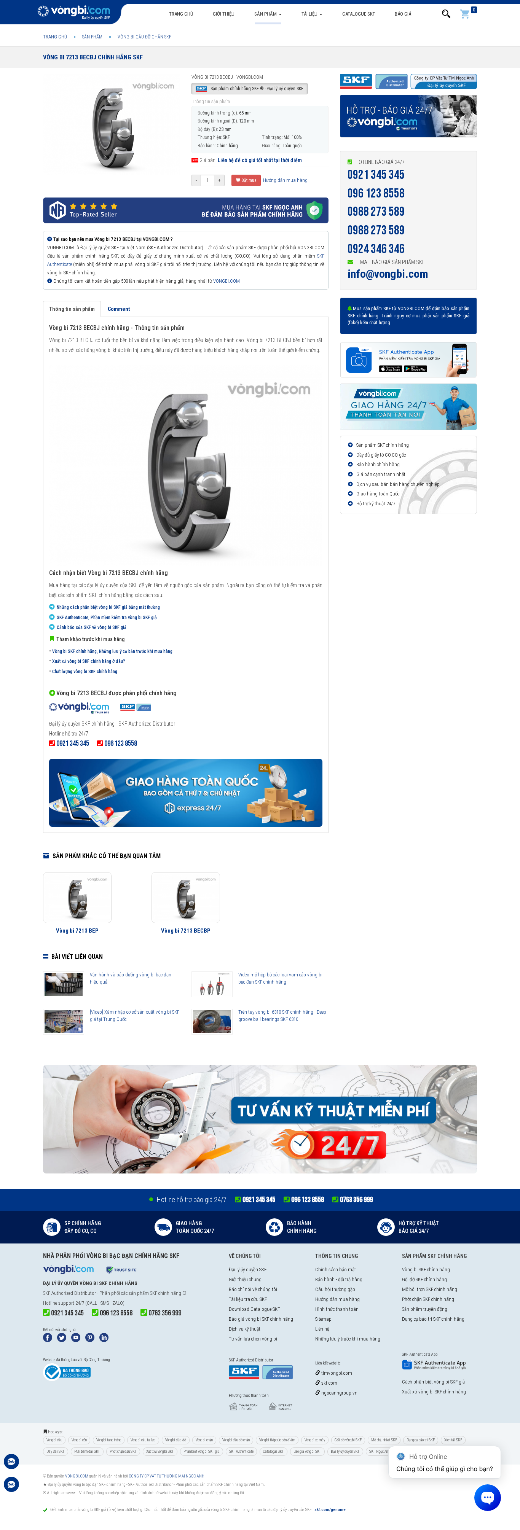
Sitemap (323, 1319)
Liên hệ (322, 1329)
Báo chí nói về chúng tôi (253, 1289)
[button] (446, 14)
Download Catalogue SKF (254, 1309)
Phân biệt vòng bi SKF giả (201, 1451)
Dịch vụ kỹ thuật (244, 1329)
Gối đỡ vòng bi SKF (348, 1440)
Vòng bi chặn (204, 1440)
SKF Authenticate (241, 1451)
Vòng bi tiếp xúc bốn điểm (277, 1440)
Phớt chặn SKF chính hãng (428, 1299)
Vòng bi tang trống (108, 1440)
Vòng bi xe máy (315, 1440)
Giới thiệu (223, 14)
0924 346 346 (376, 249)
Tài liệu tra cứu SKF (248, 1299)
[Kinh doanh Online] (11, 1465)
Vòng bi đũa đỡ (175, 1440)
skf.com (328, 1383)
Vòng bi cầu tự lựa (143, 1440)
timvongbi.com (336, 1373)
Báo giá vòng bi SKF (307, 1451)
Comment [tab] (119, 309)
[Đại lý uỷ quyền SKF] (100, 709)
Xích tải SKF (453, 1440)
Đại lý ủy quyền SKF (247, 1269)
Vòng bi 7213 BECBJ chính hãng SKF (93, 57)
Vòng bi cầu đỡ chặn (236, 1440)
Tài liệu (310, 14)
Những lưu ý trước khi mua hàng (347, 1339)
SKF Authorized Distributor (69, 1293)
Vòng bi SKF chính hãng (426, 1269)
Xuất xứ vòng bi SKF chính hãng (434, 1392)
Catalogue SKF (358, 14)
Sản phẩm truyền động (424, 1309)
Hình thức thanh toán (337, 1309)
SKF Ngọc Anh (379, 1451)
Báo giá (403, 14)
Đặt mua (248, 180)
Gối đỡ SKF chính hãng (424, 1279)
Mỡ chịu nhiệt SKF (384, 1440)
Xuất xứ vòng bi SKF (160, 1451)
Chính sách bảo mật (335, 1269)
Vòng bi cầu (54, 1440)
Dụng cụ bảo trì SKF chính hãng (433, 1319)
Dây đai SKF (55, 1451)
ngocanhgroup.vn (338, 1393)
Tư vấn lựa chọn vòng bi (253, 1339)
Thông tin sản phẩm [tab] (72, 309)
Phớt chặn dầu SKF (123, 1451)
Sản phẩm (266, 14)
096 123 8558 (376, 193)
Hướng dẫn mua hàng (285, 180)
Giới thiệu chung (245, 1279)
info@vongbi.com (388, 273)
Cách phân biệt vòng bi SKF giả (433, 1382)
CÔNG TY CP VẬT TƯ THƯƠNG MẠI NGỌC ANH (166, 1476)
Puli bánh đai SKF (87, 1451)
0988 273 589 (376, 212)
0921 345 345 (376, 175)
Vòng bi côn (79, 1440)
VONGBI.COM (226, 281)
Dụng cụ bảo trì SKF (421, 1440)
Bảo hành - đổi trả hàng (338, 1279)
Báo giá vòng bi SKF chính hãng (261, 1319)
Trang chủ (181, 14)
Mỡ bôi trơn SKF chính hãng (429, 1289)
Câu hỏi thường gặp (335, 1289)
